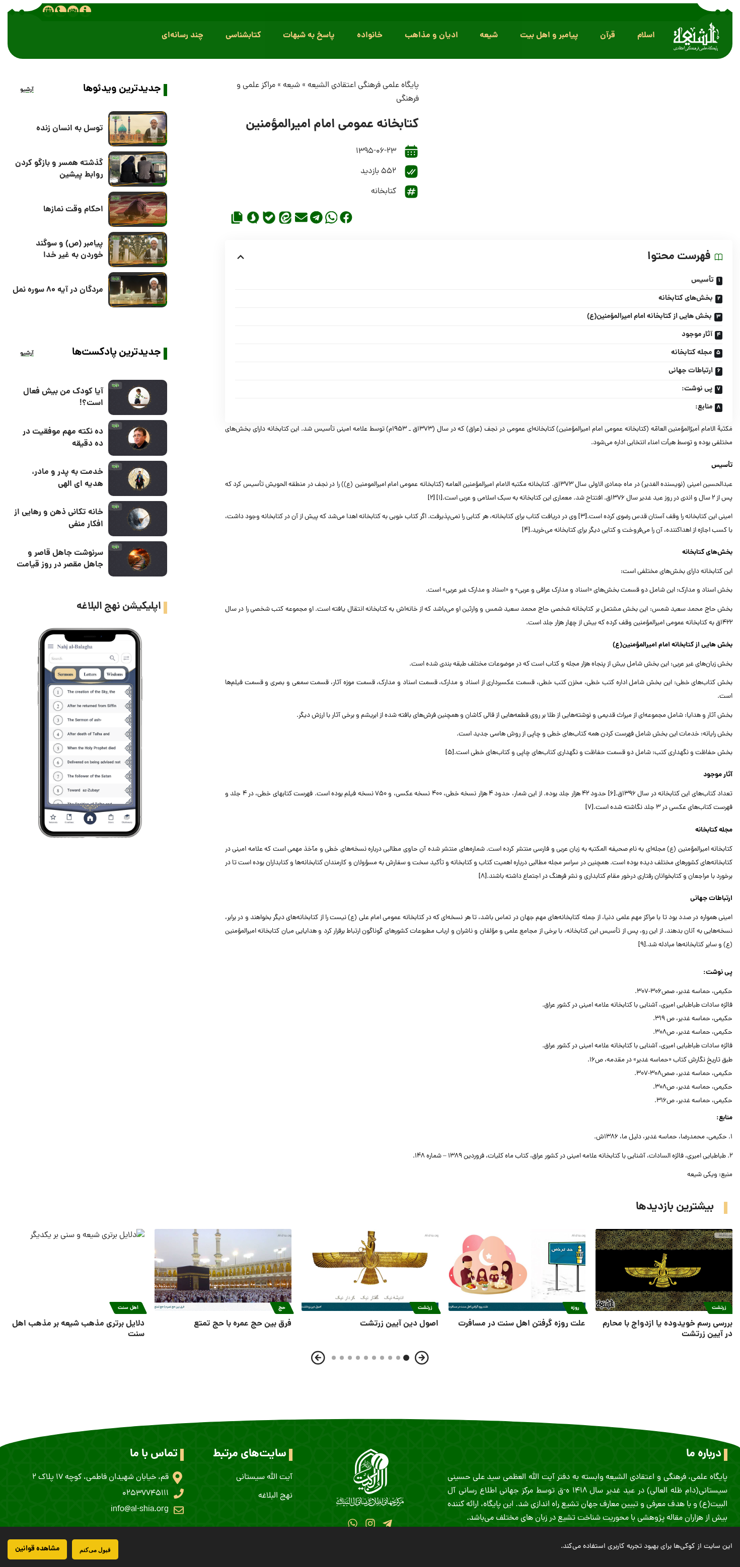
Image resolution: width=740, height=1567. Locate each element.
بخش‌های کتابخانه (685, 298)
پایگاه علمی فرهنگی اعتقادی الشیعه (363, 85)
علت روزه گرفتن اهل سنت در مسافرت (521, 1323)
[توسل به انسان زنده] (137, 128)
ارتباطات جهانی (691, 370)
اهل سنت (128, 1308)
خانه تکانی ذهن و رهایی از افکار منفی (58, 518)
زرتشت (719, 1308)
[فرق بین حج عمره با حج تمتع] (223, 1270)
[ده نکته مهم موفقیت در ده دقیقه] (137, 437)
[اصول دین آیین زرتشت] (370, 1270)
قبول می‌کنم (95, 1549)
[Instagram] (369, 1523)
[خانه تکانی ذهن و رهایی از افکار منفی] (137, 518)
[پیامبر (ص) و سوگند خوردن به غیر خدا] (137, 249)
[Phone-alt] (60, 11)
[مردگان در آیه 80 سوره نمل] (137, 289)
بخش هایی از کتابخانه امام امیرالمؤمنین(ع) (649, 316)
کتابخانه (383, 192)
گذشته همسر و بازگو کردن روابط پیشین (59, 169)
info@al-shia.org (140, 1510)
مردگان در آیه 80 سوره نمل (58, 290)
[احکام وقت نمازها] (137, 209)
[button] (646, 35)
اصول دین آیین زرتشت (399, 1323)
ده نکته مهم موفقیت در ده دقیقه (63, 438)
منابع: (703, 407)
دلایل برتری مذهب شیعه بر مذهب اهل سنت (78, 1329)
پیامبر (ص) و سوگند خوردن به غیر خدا (69, 249)
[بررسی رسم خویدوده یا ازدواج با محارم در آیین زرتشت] (664, 1270)
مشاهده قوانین (37, 1548)
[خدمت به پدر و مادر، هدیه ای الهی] (137, 478)
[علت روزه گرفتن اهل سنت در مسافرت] (517, 1270)
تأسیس (702, 280)
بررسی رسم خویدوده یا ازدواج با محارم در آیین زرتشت (667, 1329)
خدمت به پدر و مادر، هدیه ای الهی (67, 478)
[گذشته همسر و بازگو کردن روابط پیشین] (137, 169)
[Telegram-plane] (387, 1523)
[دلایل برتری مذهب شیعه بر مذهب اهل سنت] (76, 1270)
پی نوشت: (697, 388)
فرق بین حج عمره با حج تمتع (242, 1323)
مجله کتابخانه (691, 352)
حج (281, 1308)
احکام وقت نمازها (73, 209)
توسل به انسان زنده (69, 128)
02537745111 (145, 1494)
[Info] (85, 11)
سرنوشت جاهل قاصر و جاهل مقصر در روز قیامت (60, 559)
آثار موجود (697, 334)
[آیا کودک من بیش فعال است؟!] (137, 397)
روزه (575, 1308)
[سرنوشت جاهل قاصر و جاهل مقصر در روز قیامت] (137, 558)
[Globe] (48, 11)
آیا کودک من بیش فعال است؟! (63, 397)
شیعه (291, 85)
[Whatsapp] (352, 1523)
